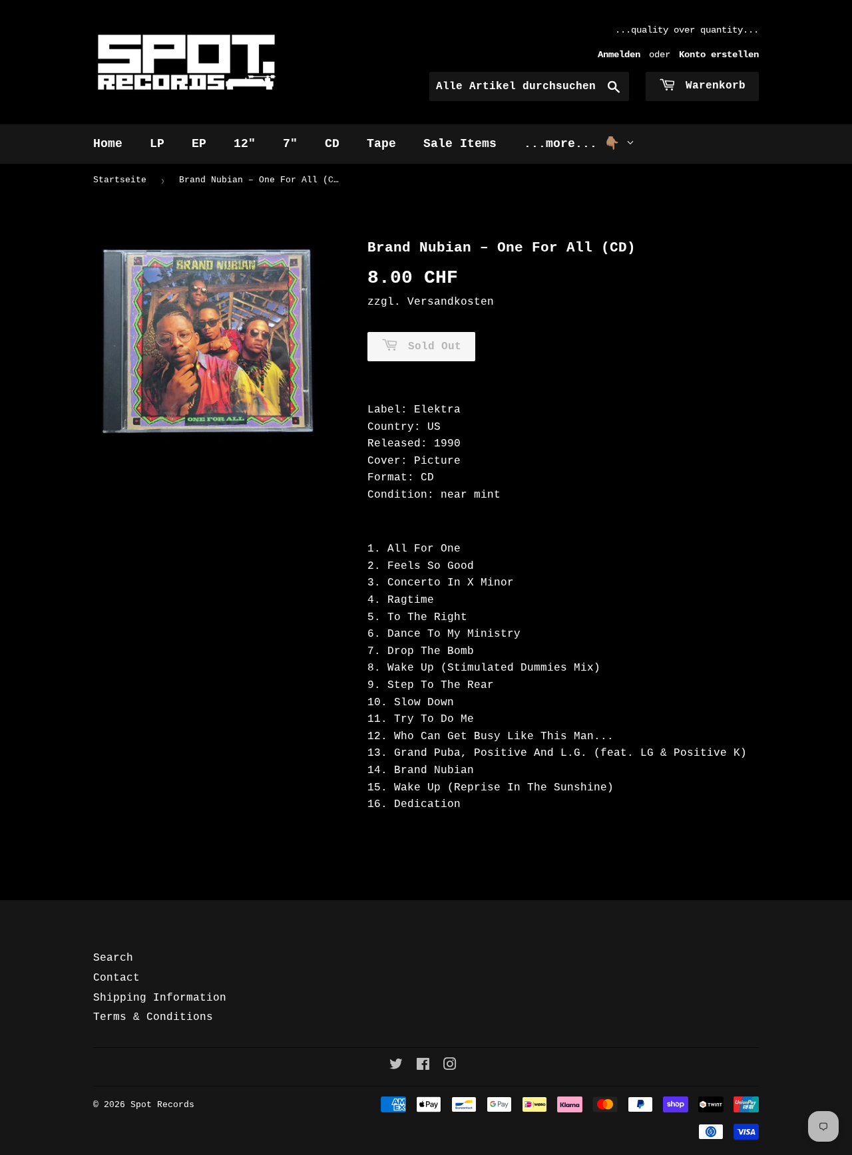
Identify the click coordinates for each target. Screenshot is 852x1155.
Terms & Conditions (153, 1017)
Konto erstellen (719, 55)
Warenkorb (712, 86)
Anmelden (619, 55)
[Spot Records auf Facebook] (423, 1066)
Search (113, 958)
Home (107, 143)
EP (199, 143)
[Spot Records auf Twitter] (396, 1066)
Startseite (119, 180)
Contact (116, 978)
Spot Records (162, 1105)
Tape (381, 143)
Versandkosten (450, 302)
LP (157, 143)
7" (290, 143)
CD (332, 143)
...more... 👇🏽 (575, 143)
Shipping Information (159, 998)
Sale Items (460, 143)
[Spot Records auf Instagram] (450, 1066)
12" (245, 143)
